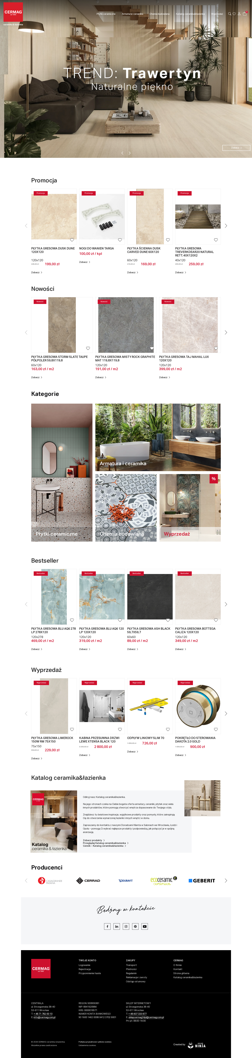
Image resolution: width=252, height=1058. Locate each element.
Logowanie (84, 965)
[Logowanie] (239, 13)
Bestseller (45, 561)
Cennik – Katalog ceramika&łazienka (103, 846)
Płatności (131, 969)
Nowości (42, 289)
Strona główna (181, 973)
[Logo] (29, 13)
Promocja (44, 181)
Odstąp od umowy (135, 982)
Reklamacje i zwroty (136, 977)
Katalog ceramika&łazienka (68, 778)
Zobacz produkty (92, 840)
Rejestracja (85, 969)
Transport (131, 965)
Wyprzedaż (47, 670)
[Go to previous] (122, 153)
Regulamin (131, 973)
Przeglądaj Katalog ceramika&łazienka (104, 843)
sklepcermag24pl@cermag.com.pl (146, 1017)
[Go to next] (130, 153)
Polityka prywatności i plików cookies (95, 1042)
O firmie (177, 965)
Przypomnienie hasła (90, 973)
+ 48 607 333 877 (137, 1014)
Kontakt (177, 969)
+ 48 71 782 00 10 (43, 1014)
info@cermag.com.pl (44, 1017)
